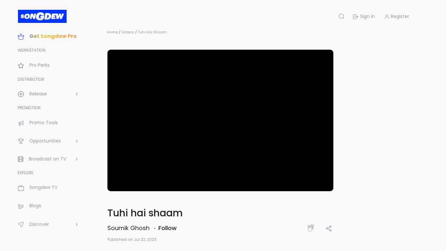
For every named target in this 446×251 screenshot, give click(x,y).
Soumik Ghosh (129, 228)
